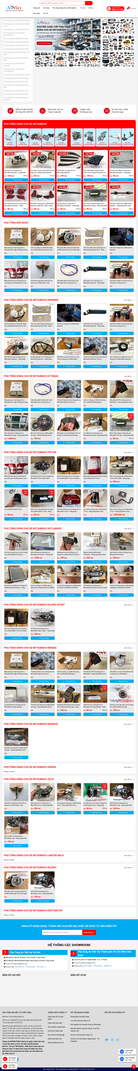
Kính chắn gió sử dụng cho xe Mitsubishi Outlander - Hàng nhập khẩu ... (42, 554)
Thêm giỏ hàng (17, 180)
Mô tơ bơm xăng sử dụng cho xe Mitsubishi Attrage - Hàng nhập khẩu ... (95, 206)
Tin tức (82, 8)
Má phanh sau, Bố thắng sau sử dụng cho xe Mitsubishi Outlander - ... (68, 554)
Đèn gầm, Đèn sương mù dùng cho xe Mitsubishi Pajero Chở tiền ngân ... (68, 250)
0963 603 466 (30, 967)
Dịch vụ (91, 8)
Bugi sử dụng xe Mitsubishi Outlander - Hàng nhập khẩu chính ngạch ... (94, 554)
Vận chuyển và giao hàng (56, 1027)
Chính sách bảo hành (55, 1023)
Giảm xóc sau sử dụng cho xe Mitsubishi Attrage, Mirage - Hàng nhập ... (94, 707)
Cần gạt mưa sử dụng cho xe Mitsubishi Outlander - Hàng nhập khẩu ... (68, 206)
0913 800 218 (19, 967)
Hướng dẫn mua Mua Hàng (80, 1017)
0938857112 (108, 966)
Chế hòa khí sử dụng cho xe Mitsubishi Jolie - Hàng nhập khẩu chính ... (121, 805)
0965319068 (98, 966)
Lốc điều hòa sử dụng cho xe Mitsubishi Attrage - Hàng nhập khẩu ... (95, 435)
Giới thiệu (46, 8)
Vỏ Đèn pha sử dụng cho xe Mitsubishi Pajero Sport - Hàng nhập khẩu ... (42, 631)
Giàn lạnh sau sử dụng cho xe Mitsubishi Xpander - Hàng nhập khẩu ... (93, 283)
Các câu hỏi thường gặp (56, 1035)
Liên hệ (45, 13)
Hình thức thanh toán (55, 1031)
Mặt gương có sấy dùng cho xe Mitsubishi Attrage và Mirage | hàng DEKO (15, 250)
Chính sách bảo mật (55, 1039)
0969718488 (87, 966)
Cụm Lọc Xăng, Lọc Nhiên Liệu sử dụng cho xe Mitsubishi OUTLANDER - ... (42, 588)
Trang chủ (36, 8)
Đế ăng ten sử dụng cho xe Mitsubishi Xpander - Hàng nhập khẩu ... (14, 172)
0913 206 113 (41, 967)
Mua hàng (36, 13)
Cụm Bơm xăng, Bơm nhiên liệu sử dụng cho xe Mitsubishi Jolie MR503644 (42, 283)
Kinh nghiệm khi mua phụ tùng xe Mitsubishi (86, 1024)
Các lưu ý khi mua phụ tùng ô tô (82, 1035)
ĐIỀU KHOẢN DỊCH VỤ (56, 1043)
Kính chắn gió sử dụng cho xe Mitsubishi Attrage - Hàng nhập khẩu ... (16, 435)
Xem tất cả (128, 300)
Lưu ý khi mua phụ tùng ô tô (80, 1021)
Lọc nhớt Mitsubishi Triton (13, 509)
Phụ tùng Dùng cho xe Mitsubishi (64, 8)
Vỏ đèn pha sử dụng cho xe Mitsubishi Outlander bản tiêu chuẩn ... (95, 588)
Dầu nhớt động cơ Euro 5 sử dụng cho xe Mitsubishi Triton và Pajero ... (68, 478)
